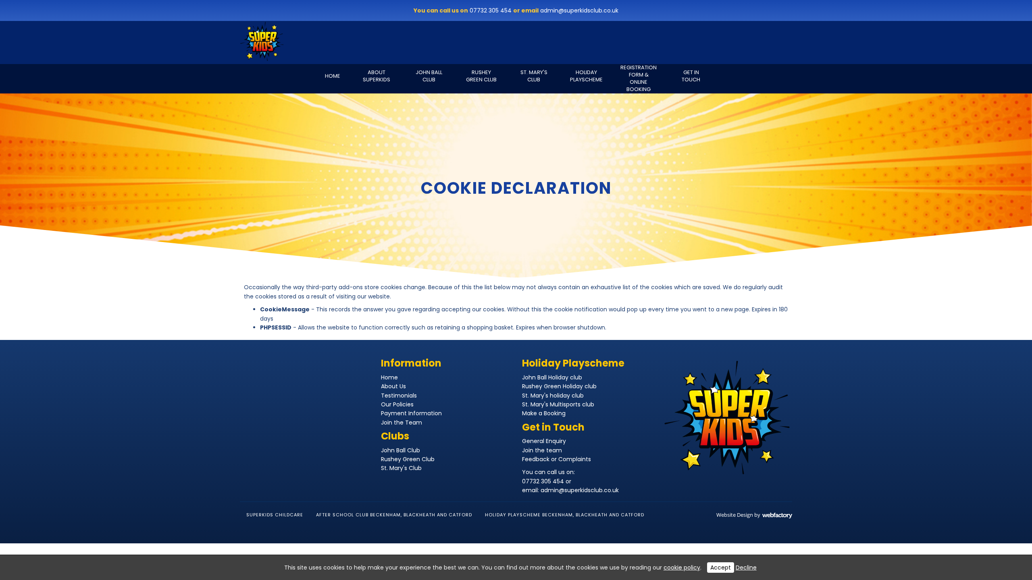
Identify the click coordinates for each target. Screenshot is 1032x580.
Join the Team (401, 422)
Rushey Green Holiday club (559, 386)
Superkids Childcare (274, 515)
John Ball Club (429, 76)
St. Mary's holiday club (553, 396)
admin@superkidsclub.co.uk (579, 10)
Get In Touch (691, 76)
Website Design (734, 514)
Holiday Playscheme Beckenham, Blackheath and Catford (564, 515)
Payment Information (411, 413)
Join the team (542, 450)
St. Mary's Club (533, 76)
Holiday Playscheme (586, 76)
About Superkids (376, 76)
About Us (393, 386)
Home (332, 76)
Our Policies (397, 404)
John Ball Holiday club (552, 377)
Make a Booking (544, 413)
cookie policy (682, 567)
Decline (746, 567)
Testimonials (399, 396)
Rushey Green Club (481, 76)
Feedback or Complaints (556, 459)
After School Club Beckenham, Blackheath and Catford (394, 515)
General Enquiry (544, 441)
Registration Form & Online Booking (638, 78)
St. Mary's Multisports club (558, 404)
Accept (720, 567)
